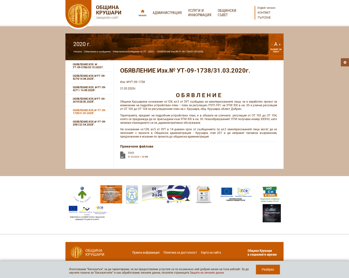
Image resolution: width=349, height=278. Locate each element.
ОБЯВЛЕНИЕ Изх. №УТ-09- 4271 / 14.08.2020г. (89, 89)
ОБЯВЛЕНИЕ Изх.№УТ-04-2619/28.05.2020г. (89, 100)
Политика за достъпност (180, 252)
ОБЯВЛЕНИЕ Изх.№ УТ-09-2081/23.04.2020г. (89, 123)
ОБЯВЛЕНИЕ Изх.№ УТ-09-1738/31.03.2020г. (180, 51)
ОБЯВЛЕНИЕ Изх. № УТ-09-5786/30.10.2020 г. (88, 66)
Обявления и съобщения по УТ (129, 51)
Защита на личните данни (207, 272)
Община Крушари (108, 12)
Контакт (264, 12)
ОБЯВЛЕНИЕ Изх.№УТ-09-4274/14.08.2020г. (89, 77)
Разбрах (268, 269)
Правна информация (146, 252)
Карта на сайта (211, 252)
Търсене (264, 17)
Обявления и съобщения (97, 51)
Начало (143, 16)
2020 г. (152, 51)
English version (266, 7)
